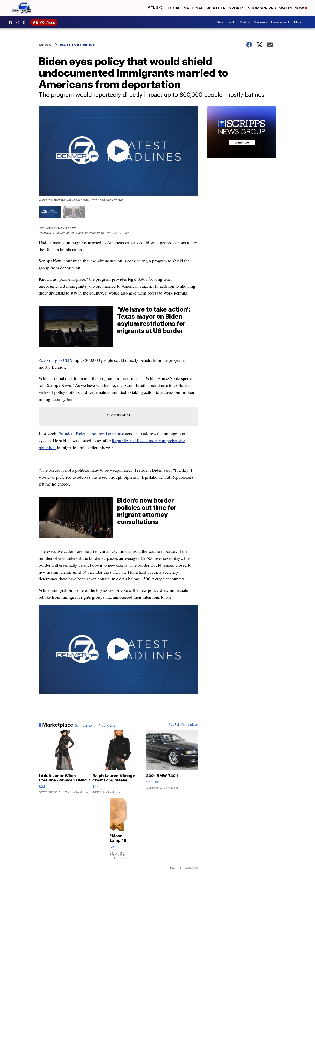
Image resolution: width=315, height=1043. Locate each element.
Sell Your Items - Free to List (95, 725)
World (232, 22)
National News (78, 45)
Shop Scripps (262, 8)
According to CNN (55, 360)
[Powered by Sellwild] (191, 868)
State (219, 22)
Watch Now (292, 8)
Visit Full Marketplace (183, 724)
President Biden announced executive (91, 433)
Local (174, 8)
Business (260, 22)
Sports (237, 8)
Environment (280, 22)
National (193, 8)
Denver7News (12, 22)
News (45, 45)
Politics (245, 22)
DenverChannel (25, 22)
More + (299, 22)
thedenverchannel (18, 22)
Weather (216, 8)
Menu (153, 8)
